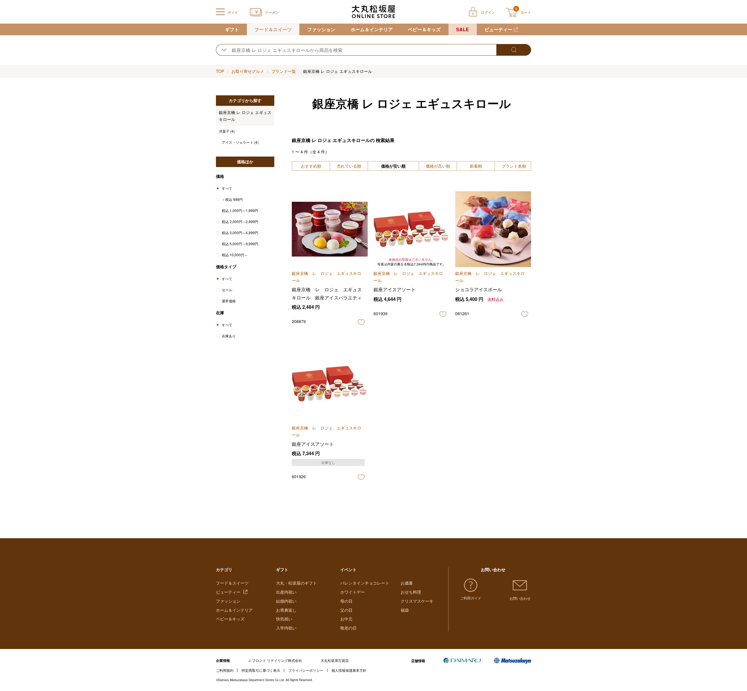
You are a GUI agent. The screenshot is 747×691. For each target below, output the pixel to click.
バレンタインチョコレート (364, 583)
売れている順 (349, 166)
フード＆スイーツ (273, 29)
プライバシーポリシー (305, 670)
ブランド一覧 (283, 71)
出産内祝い (286, 592)
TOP (220, 71)
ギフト (232, 29)
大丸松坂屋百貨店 (335, 660)
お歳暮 (407, 583)
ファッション (321, 29)
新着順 (476, 166)
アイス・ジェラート (240, 142)
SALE (462, 29)
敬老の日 (348, 628)
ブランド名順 (514, 166)
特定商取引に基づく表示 (261, 670)
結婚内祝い (286, 601)
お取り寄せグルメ (247, 71)
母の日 (346, 601)
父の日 (346, 610)
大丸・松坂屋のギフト (296, 583)
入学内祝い (286, 628)
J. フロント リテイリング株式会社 (275, 660)
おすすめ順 (311, 166)
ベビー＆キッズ (424, 29)
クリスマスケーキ (417, 601)
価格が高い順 (438, 166)
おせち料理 (411, 592)
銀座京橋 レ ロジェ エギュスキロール (245, 115)
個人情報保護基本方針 (348, 670)
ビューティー (498, 29)
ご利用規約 (224, 670)
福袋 (405, 610)
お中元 (346, 619)
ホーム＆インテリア (372, 29)
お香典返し (286, 610)
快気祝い (284, 619)
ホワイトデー (352, 592)
